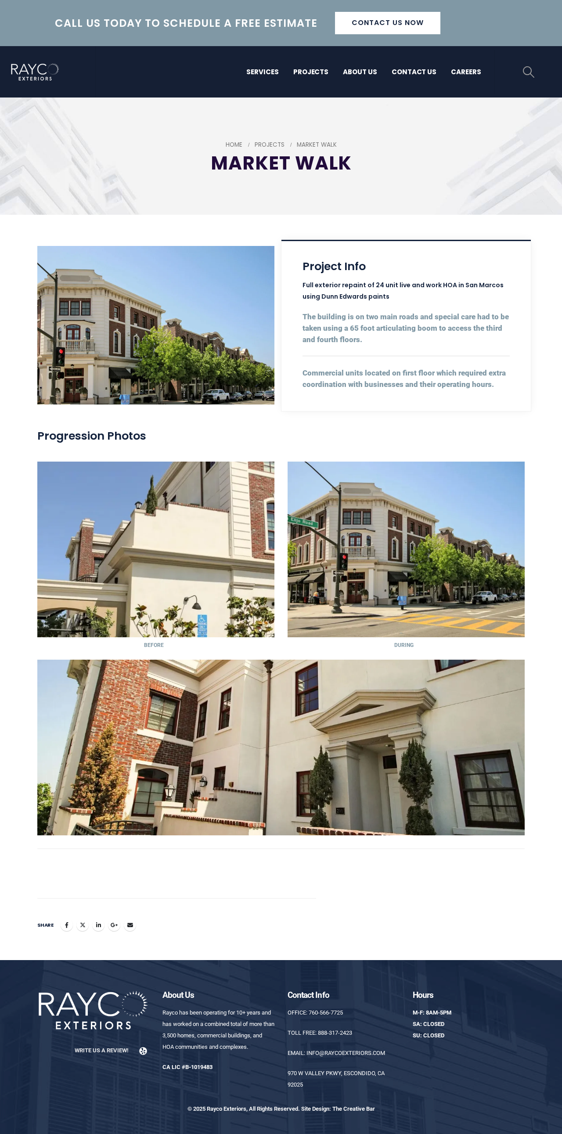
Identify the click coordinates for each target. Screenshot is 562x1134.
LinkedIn (98, 925)
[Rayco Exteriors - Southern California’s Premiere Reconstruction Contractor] (35, 71)
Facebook (67, 925)
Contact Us (414, 71)
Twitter (82, 925)
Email (130, 925)
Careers (466, 71)
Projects (311, 71)
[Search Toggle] (529, 72)
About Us (360, 71)
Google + (114, 925)
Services (262, 71)
